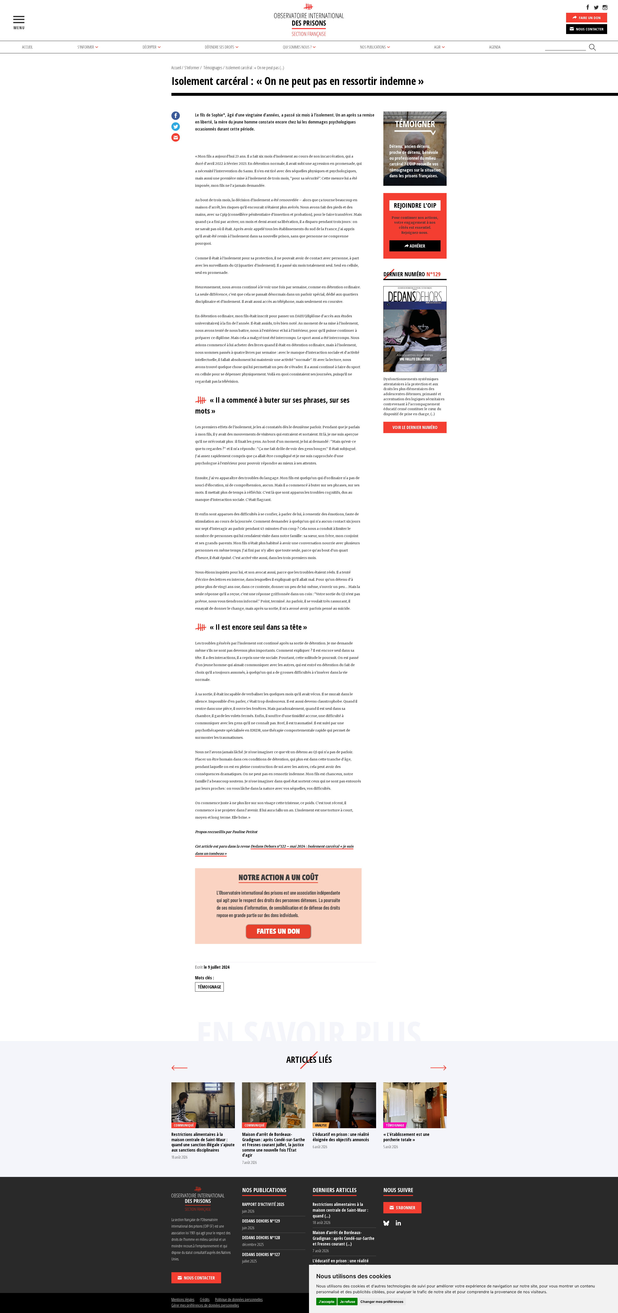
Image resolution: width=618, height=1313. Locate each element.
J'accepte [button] (326, 1301)
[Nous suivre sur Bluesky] (387, 1223)
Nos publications (373, 47)
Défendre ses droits (219, 47)
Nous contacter (589, 29)
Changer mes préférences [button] (381, 1301)
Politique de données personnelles (239, 1299)
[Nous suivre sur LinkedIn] (398, 1223)
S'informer (191, 67)
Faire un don (589, 17)
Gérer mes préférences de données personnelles (205, 1305)
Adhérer (417, 246)
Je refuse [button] (347, 1301)
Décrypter (149, 47)
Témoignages (213, 67)
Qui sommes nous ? (297, 47)
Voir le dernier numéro (415, 427)
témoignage (209, 987)
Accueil (27, 47)
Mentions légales (182, 1299)
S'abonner (405, 1207)
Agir (437, 47)
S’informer (85, 47)
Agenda (494, 47)
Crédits (205, 1299)
